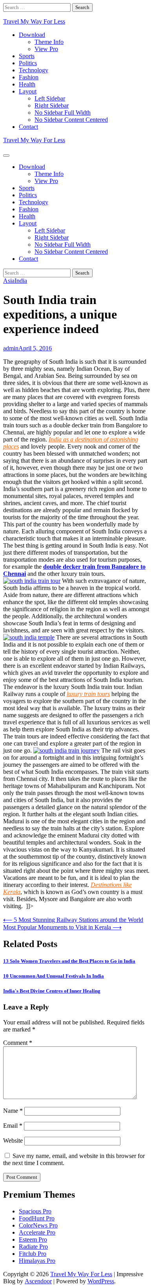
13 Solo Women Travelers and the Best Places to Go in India (69, 961)
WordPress (100, 1281)
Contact (28, 126)
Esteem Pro (33, 1239)
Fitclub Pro (32, 1253)
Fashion (28, 77)
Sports (27, 56)
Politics (28, 63)
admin (10, 348)
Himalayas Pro (37, 1260)
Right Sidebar (52, 105)
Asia (9, 280)
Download (32, 34)
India (21, 280)
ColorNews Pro (38, 1225)
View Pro (46, 49)
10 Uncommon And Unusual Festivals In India (53, 976)
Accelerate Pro (37, 1232)
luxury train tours (88, 694)
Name (13, 1110)
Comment (17, 1042)
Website (13, 1140)
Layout (27, 91)
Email (12, 1125)
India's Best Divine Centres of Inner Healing (51, 991)
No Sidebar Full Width (63, 112)
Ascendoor (38, 1281)
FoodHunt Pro (37, 1218)
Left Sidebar (50, 98)
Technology (33, 70)
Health (27, 84)
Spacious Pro (35, 1211)
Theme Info (49, 41)
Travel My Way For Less (34, 21)
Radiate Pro (33, 1246)
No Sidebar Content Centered (71, 119)
